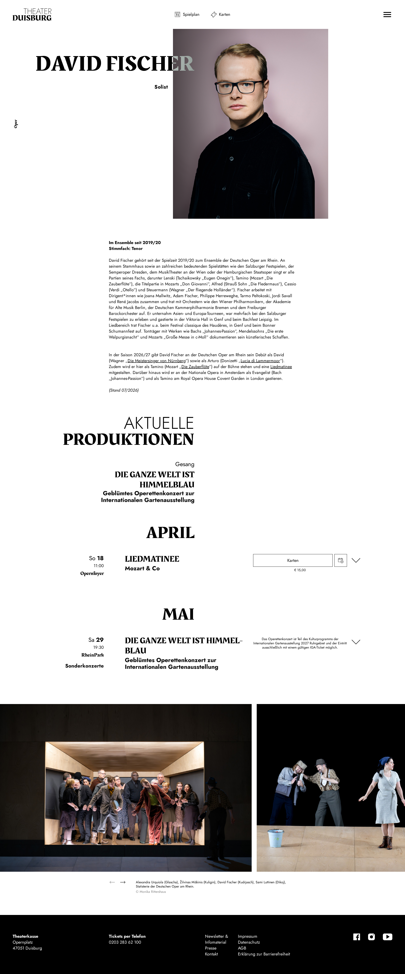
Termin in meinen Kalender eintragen (340, 560)
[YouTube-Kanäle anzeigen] (387, 937)
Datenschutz (249, 942)
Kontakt (211, 954)
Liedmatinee (281, 367)
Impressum (247, 936)
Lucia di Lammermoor (260, 361)
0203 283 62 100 (125, 942)
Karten (224, 14)
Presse (210, 948)
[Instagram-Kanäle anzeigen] (371, 937)
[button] (387, 14)
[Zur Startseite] (32, 14)
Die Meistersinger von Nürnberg (156, 361)
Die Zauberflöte (195, 367)
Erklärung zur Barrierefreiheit (264, 954)
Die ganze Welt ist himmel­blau (154, 479)
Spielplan (191, 14)
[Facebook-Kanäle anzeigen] (356, 937)
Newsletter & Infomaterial (216, 939)
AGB (242, 948)
